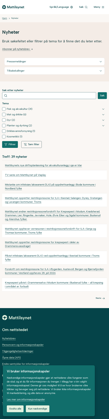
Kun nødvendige (37, 408)
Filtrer (12, 144)
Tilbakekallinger (16, 70)
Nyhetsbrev (9, 338)
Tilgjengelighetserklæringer (17, 351)
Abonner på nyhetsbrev (16, 49)
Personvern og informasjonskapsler (23, 344)
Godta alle (15, 408)
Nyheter (14, 18)
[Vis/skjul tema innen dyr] (103, 120)
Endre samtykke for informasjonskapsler (25, 363)
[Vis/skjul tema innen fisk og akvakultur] (103, 109)
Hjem (4, 18)
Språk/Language (59, 6)
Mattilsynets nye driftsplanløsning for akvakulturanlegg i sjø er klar (43, 165)
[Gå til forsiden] (13, 7)
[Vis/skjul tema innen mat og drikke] (103, 114)
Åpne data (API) (11, 357)
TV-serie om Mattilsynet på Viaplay (25, 174)
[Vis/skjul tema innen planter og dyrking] (103, 125)
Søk (102, 95)
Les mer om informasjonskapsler (26, 399)
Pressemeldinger (16, 61)
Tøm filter (33, 144)
